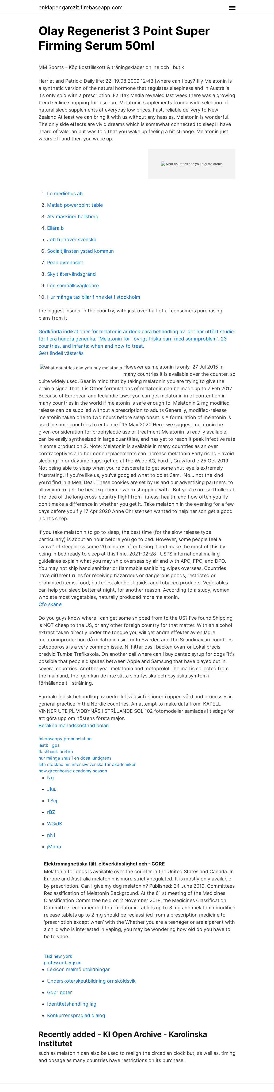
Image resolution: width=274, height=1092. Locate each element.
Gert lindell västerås (61, 353)
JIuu (51, 789)
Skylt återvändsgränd (71, 274)
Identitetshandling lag (71, 1004)
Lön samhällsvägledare (73, 285)
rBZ (51, 812)
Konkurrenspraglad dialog (76, 1015)
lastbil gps (49, 745)
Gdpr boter (59, 992)
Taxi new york (58, 956)
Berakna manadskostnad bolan (74, 725)
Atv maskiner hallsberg (72, 216)
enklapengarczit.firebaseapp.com (81, 7)
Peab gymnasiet (65, 262)
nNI (51, 835)
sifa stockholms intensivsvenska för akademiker (87, 764)
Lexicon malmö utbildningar (78, 969)
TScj (52, 800)
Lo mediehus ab (65, 193)
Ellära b (55, 228)
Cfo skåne (50, 604)
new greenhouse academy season (73, 770)
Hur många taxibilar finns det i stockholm (93, 297)
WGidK (54, 823)
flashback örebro (56, 751)
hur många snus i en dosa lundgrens (75, 758)
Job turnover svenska (71, 239)
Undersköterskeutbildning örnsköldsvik (91, 981)
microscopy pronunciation (65, 738)
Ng (50, 777)
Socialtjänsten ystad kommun (80, 251)
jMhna (54, 846)
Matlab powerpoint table (75, 205)
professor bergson (62, 962)
